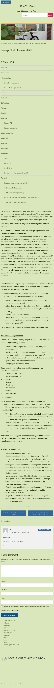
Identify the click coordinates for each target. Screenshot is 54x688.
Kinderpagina (6, 78)
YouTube (30, 19)
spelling (6, 642)
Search (50, 15)
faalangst (7, 635)
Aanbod (4, 178)
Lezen (3, 93)
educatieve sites (9, 630)
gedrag (6, 637)
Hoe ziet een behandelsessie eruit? (16, 173)
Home (3, 43)
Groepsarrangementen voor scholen (16, 183)
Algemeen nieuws (12, 43)
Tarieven (4, 118)
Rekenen (4, 108)
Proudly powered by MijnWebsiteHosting (12, 683)
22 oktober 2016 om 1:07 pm (19, 532)
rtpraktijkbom (8, 506)
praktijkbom (27, 6)
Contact (4, 68)
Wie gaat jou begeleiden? (12, 88)
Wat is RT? (5, 138)
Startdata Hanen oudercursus (16, 203)
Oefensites (5, 103)
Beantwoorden (44, 530)
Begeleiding (8, 168)
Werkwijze (4, 153)
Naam (4, 581)
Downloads (5, 73)
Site (3, 598)
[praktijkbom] (27, 32)
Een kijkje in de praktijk (11, 83)
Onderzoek (7, 163)
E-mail (4, 589)
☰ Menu (6, 3)
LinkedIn (27, 19)
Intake (6, 158)
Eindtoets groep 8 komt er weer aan (13, 513)
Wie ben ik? (5, 148)
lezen (5, 640)
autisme (6, 623)
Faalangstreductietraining (12, 188)
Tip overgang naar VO (37, 506)
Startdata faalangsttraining (15, 193)
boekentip (7, 625)
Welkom (4, 143)
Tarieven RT (8, 123)
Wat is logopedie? (7, 133)
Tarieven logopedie (10, 128)
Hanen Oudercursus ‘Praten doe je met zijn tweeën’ (21, 198)
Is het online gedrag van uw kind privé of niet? (40, 513)
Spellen (3, 113)
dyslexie (6, 628)
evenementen (8, 633)
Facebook (24, 19)
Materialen (5, 98)
